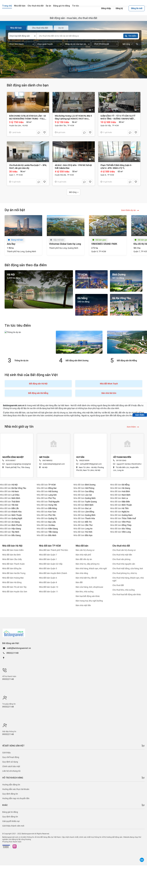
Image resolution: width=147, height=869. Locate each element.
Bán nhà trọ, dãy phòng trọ (87, 564)
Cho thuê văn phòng (121, 559)
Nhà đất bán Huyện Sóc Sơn (14, 591)
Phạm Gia (120, 457)
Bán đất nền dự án (84, 559)
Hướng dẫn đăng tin (11, 784)
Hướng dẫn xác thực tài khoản (15, 789)
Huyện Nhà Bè (60, 175)
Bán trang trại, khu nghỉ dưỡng (89, 601)
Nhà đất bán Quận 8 (48, 582)
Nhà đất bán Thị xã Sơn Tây (14, 587)
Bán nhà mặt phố (83, 555)
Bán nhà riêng (82, 573)
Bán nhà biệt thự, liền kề (86, 578)
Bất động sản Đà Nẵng (76, 360)
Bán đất (79, 582)
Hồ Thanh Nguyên (88, 457)
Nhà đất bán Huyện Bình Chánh (53, 573)
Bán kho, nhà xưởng (84, 591)
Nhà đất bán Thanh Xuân (13, 564)
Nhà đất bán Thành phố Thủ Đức (53, 550)
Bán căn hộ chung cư (85, 550)
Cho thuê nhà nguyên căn (123, 564)
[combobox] (22, 35)
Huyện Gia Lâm (15, 126)
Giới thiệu (6, 752)
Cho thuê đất (118, 585)
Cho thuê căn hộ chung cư (124, 550)
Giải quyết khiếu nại (11, 821)
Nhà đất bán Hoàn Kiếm (13, 550)
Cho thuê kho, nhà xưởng (123, 590)
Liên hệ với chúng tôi (11, 771)
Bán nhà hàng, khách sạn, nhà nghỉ (91, 568)
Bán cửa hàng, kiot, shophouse (89, 587)
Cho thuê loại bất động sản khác (126, 594)
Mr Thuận (10, 457)
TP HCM (70, 126)
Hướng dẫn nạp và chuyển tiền (15, 798)
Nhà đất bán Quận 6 (48, 578)
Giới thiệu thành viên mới (13, 826)
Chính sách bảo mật (11, 766)
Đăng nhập (106, 8)
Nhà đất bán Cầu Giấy (12, 559)
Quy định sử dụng (10, 762)
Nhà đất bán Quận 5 (48, 568)
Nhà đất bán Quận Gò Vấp (50, 564)
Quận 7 (12, 175)
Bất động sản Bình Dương (25, 360)
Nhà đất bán (9, 485)
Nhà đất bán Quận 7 (48, 555)
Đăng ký (119, 8)
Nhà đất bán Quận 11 (48, 591)
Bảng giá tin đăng (10, 812)
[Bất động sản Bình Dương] (28, 342)
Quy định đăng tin (10, 794)
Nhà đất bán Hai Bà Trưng (13, 573)
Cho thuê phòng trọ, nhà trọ (124, 573)
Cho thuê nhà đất (121, 545)
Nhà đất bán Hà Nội (12, 545)
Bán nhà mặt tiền (83, 605)
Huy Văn (46, 457)
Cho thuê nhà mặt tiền (122, 555)
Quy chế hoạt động (10, 757)
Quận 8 (103, 175)
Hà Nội (25, 126)
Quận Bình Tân (60, 126)
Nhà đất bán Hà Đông (12, 582)
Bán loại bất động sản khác (88, 596)
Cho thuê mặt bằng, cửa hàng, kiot (127, 568)
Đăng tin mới (136, 8)
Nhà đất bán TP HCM (50, 545)
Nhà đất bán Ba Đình (11, 555)
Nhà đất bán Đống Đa (11, 568)
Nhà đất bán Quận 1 (48, 559)
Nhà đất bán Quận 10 (48, 587)
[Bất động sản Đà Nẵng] (79, 342)
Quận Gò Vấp (105, 126)
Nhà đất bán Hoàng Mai (13, 578)
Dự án (61, 28)
